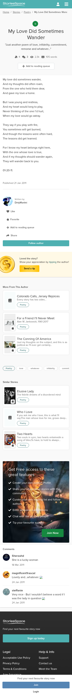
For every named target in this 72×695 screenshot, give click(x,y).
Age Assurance (12, 674)
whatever (35, 368)
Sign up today (36, 638)
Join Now (53, 533)
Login (36, 691)
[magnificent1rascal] (6, 574)
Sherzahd (18, 556)
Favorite (14, 219)
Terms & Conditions (14, 669)
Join (36, 685)
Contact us (45, 663)
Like (13, 211)
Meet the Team (48, 669)
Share (14, 235)
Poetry (27, 12)
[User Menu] (58, 4)
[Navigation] (66, 4)
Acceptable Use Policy (16, 658)
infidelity (51, 368)
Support (43, 658)
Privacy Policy (11, 663)
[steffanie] (6, 591)
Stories (16, 12)
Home (6, 12)
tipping (53, 262)
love (21, 368)
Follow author (36, 243)
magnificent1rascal (23, 573)
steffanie (17, 590)
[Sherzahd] (6, 557)
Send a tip (29, 268)
